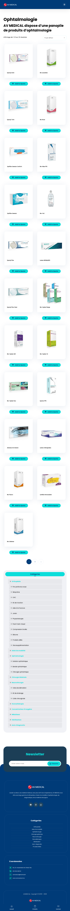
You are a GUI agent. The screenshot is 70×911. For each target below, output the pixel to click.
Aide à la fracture (19, 608)
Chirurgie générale (37, 834)
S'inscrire (55, 764)
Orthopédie (37, 827)
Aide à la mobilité (37, 829)
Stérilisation (37, 842)
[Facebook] (30, 804)
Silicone (15, 635)
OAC (14, 597)
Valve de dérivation (19, 688)
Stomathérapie (36, 839)
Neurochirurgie (37, 837)
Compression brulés (20, 629)
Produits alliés (17, 640)
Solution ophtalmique (20, 661)
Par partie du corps (19, 587)
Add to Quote (20, 84)
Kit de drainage (18, 693)
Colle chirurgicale (19, 698)
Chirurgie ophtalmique (21, 672)
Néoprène (16, 592)
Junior (15, 613)
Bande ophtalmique (20, 667)
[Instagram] (36, 804)
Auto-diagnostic (37, 844)
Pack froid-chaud (19, 624)
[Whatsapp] (41, 804)
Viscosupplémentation (21, 645)
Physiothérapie (18, 619)
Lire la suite (19, 79)
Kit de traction (18, 603)
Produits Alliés (37, 847)
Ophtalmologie (36, 832)
